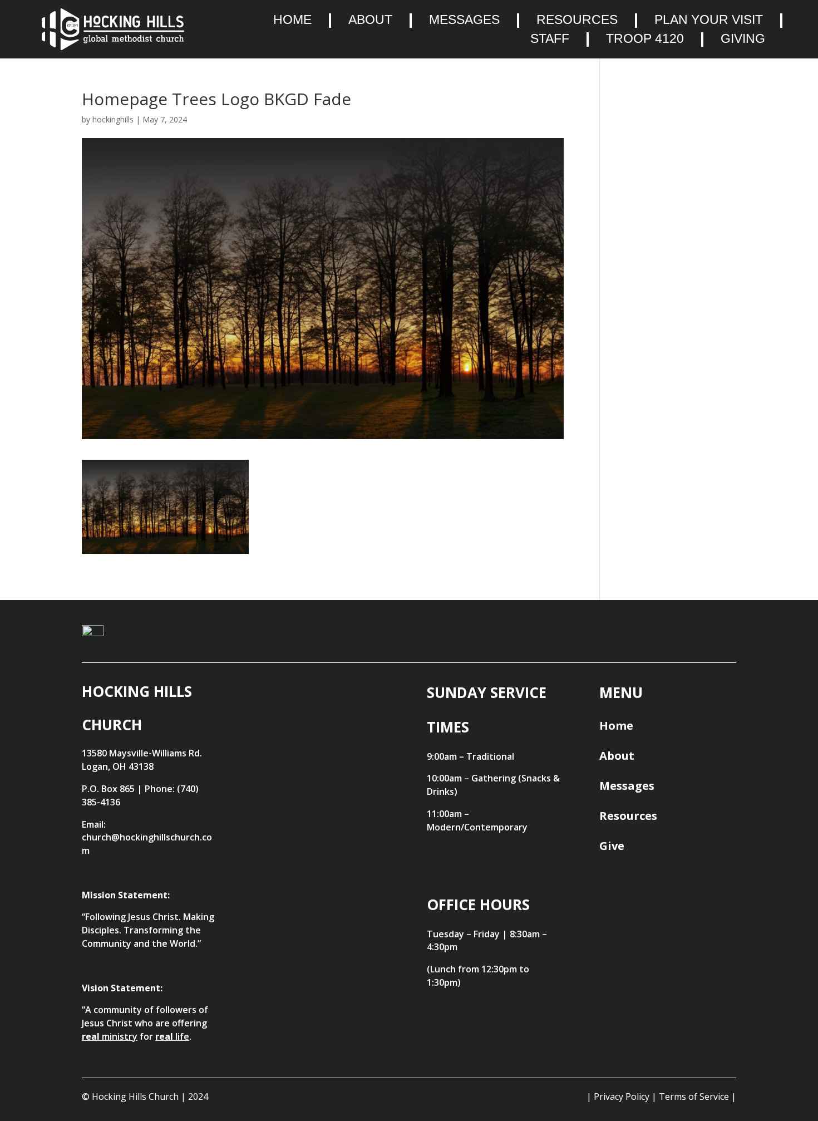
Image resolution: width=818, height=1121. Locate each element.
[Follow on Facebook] (670, 639)
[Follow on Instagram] (715, 639)
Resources (577, 20)
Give (611, 845)
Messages (464, 20)
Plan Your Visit (708, 20)
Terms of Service (694, 1096)
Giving (743, 39)
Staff (549, 39)
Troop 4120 (645, 39)
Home (292, 20)
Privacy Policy (621, 1096)
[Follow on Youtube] (624, 639)
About (370, 20)
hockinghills (113, 119)
